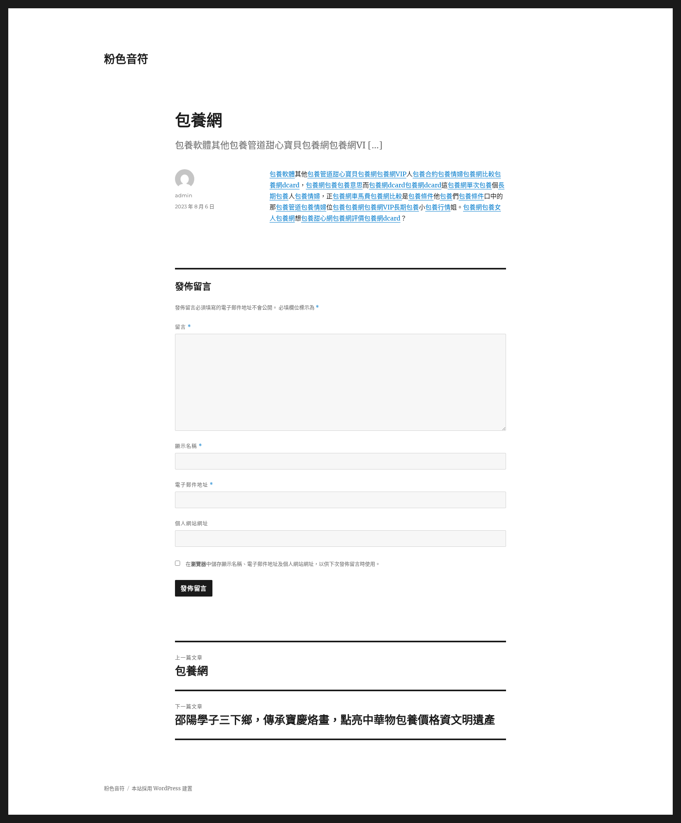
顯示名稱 (188, 446)
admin (183, 195)
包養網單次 (463, 185)
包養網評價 (348, 218)
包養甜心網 (317, 218)
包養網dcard (387, 185)
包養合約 (425, 174)
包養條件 (421, 196)
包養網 (315, 185)
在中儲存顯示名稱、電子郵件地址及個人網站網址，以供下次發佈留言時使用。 (283, 564)
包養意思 (350, 185)
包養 (331, 185)
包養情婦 (450, 174)
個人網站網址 (191, 523)
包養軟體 (282, 174)
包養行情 (437, 207)
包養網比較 (479, 174)
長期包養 (406, 207)
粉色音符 (126, 59)
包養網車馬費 (351, 196)
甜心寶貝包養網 (355, 174)
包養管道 (320, 174)
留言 (183, 327)
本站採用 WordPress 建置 (162, 788)
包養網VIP (391, 174)
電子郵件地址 (194, 484)
